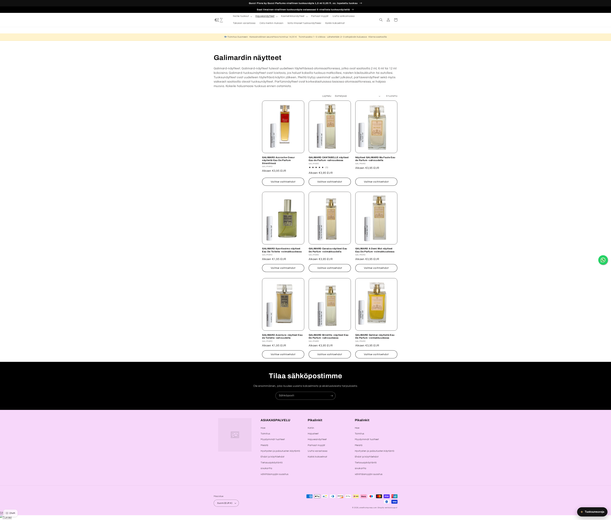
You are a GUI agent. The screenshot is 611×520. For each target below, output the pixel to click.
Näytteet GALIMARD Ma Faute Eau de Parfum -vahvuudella (375, 159)
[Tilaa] (331, 396)
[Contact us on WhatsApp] (603, 260)
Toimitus (265, 433)
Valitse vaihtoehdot (283, 181)
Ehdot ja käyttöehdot (272, 457)
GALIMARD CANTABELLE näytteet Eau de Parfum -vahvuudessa (329, 159)
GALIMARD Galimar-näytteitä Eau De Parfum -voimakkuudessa (375, 336)
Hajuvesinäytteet (317, 439)
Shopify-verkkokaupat (387, 508)
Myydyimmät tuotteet (273, 439)
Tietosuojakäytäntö (271, 462)
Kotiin (311, 428)
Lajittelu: (327, 96)
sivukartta (266, 468)
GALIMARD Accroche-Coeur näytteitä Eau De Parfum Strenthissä (278, 160)
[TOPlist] (6, 517)
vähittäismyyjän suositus (274, 474)
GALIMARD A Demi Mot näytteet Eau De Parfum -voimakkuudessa (374, 250)
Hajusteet (313, 433)
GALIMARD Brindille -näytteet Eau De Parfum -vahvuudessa (329, 336)
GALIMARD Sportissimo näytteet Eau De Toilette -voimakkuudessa (282, 250)
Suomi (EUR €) (224, 503)
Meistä (264, 445)
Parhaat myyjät (316, 445)
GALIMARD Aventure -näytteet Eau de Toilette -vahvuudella (282, 336)
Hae (263, 428)
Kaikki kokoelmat (317, 457)
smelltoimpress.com (368, 508)
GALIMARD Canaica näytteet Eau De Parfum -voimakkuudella (328, 250)
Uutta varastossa (317, 451)
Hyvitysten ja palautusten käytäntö (280, 451)
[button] (242, 16)
